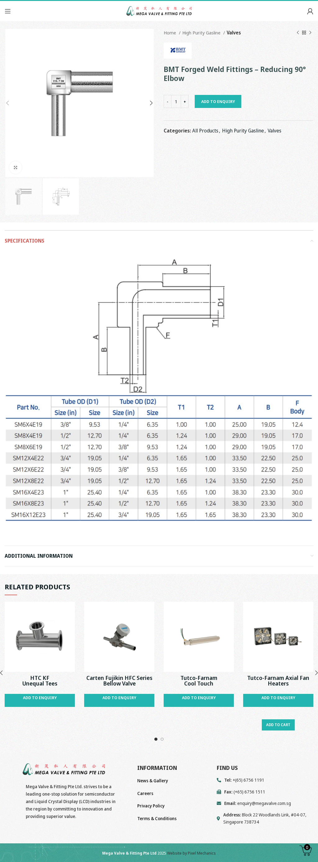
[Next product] (310, 32)
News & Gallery (152, 781)
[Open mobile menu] (8, 11)
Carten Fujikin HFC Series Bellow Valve (119, 680)
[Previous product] (298, 32)
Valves (234, 32)
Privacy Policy (151, 806)
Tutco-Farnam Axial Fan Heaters (278, 680)
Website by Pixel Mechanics (191, 853)
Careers (145, 793)
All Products (205, 130)
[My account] (310, 11)
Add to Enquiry (218, 101)
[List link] (265, 803)
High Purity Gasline (202, 32)
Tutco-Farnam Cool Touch (198, 680)
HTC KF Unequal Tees (39, 680)
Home (170, 32)
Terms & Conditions (157, 818)
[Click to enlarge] (15, 167)
